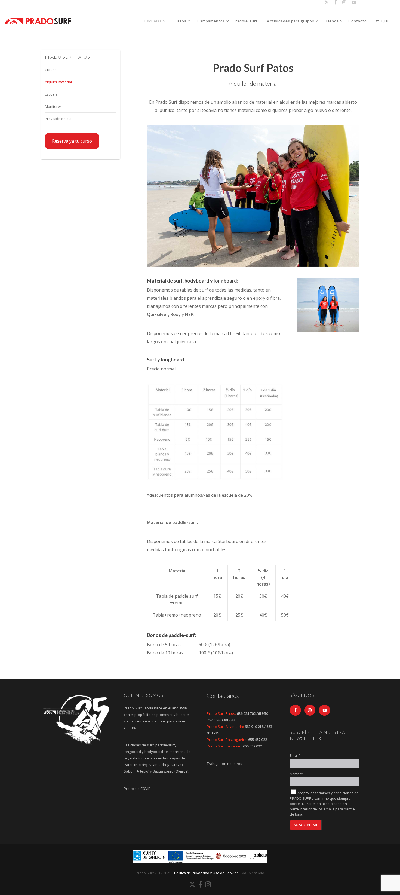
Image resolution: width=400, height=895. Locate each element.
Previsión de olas (59, 118)
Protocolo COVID (137, 788)
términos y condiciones (334, 792)
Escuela (51, 94)
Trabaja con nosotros (224, 763)
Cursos (51, 69)
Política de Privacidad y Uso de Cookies (206, 873)
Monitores (53, 106)
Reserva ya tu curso (72, 141)
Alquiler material (58, 81)
